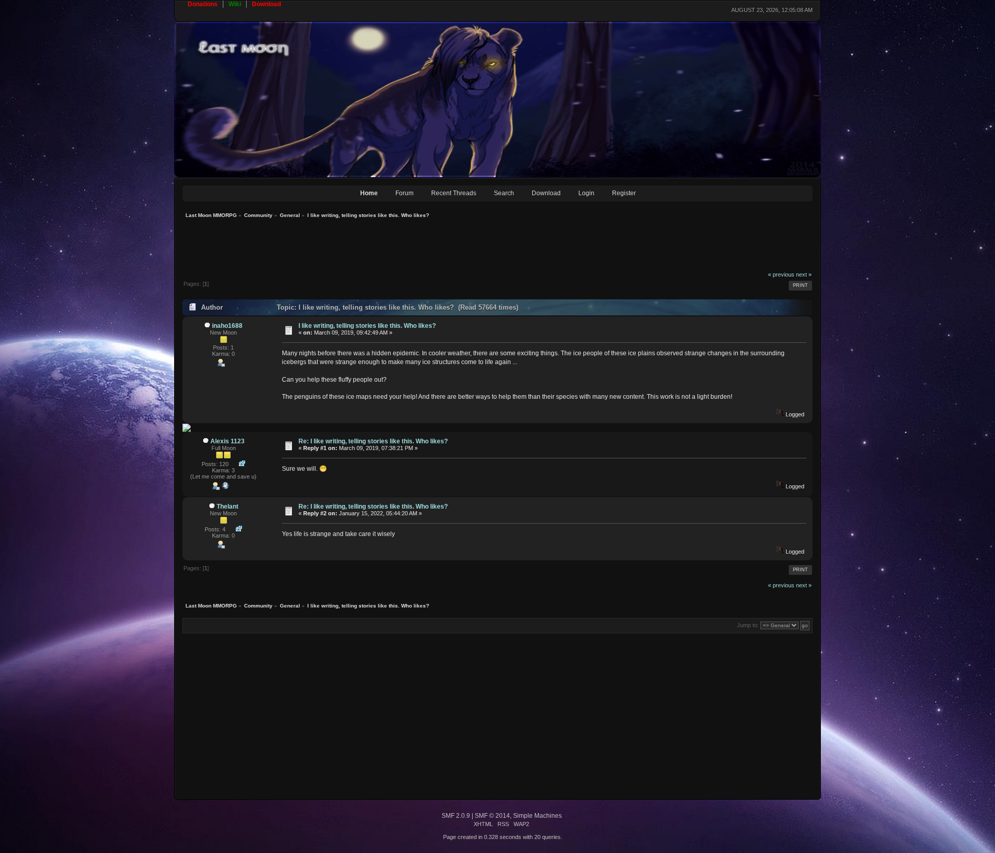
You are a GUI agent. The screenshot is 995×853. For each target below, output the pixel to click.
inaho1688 (227, 325)
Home (369, 193)
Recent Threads (453, 193)
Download (546, 193)
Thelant (227, 506)
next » (804, 274)
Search (504, 193)
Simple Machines (537, 815)
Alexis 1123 (227, 441)
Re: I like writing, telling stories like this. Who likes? (373, 441)
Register (624, 193)
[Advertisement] (371, 247)
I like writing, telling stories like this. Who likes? (367, 325)
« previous (781, 274)
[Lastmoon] (225, 488)
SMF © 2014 (492, 815)
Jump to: (748, 625)
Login (586, 193)
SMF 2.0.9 (456, 815)
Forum (404, 193)
